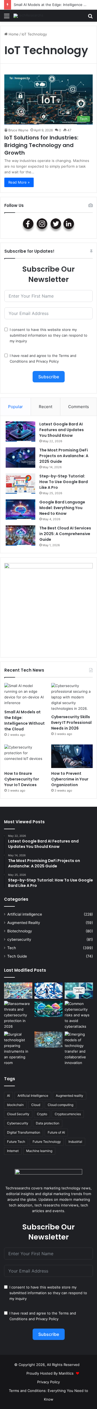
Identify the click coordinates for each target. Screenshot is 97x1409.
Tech (11, 948)
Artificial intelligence (24, 914)
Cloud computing (60, 1105)
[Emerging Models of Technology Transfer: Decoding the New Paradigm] (79, 1048)
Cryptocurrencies (68, 1114)
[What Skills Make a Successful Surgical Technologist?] (18, 1048)
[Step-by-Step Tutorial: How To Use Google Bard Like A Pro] (20, 483)
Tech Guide (17, 956)
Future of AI (56, 1132)
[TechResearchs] (28, 16)
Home (13, 34)
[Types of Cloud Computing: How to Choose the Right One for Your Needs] (48, 1009)
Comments (78, 406)
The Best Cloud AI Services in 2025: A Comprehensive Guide (65, 533)
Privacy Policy (47, 361)
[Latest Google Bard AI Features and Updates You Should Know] (20, 431)
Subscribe (48, 376)
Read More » (19, 182)
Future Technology (47, 1142)
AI (8, 1096)
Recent (45, 406)
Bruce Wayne (18, 130)
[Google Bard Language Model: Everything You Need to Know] (20, 509)
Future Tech (16, 1142)
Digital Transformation (23, 1132)
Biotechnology (19, 931)
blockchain (15, 1105)
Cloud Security (18, 1114)
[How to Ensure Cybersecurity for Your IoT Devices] (25, 756)
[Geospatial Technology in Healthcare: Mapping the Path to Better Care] (48, 1039)
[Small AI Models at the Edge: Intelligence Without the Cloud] (25, 695)
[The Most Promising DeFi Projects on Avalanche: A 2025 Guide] (20, 457)
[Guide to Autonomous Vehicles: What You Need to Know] (18, 990)
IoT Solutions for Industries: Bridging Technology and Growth (41, 145)
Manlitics (66, 1373)
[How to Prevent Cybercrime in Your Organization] (72, 756)
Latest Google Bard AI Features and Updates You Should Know (61, 429)
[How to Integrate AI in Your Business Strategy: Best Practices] (48, 990)
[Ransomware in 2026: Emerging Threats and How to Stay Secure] (18, 1015)
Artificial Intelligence (33, 1096)
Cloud (35, 1105)
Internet (13, 1151)
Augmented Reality (23, 922)
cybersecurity (19, 939)
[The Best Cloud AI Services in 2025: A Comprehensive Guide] (20, 535)
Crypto (42, 1114)
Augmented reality (69, 1096)
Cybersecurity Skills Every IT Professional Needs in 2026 (71, 722)
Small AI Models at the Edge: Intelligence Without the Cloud (24, 720)
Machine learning (39, 1151)
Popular (15, 406)
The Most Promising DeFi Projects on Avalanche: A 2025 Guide (63, 455)
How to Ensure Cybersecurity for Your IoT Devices (21, 779)
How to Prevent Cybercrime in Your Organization (69, 779)
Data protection (47, 1123)
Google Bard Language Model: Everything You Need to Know (62, 507)
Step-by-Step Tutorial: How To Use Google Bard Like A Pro (63, 481)
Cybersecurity (17, 1123)
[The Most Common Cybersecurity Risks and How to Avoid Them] (79, 1015)
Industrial (75, 1142)
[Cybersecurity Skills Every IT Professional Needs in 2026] (72, 697)
